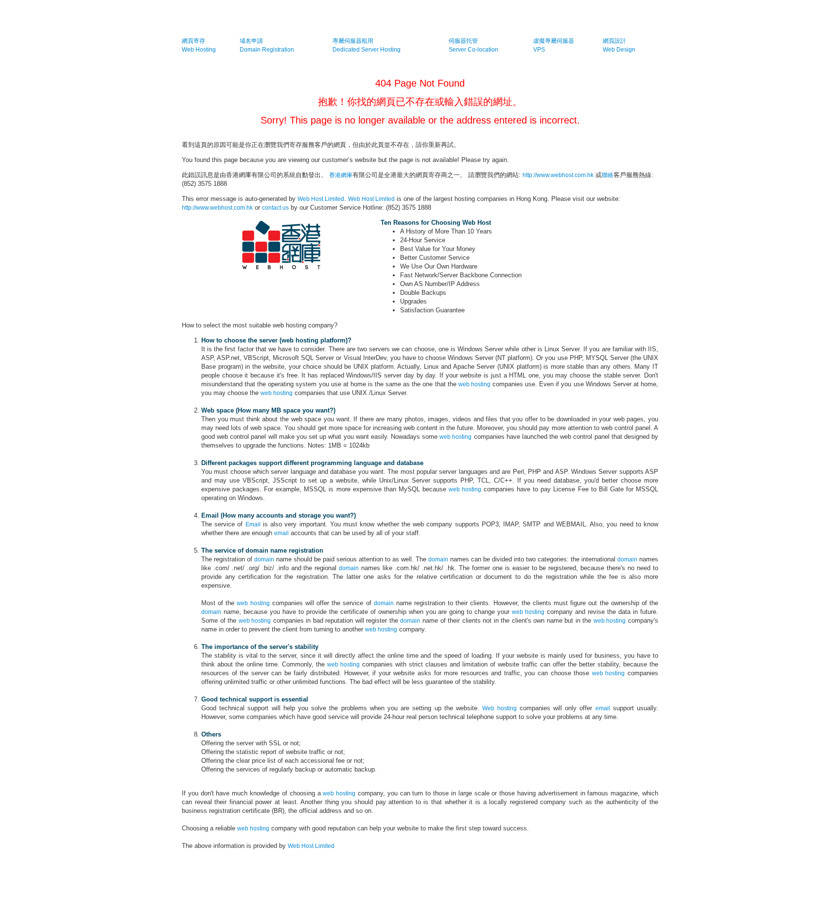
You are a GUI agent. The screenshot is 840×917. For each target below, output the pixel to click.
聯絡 (607, 175)
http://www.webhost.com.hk (558, 175)
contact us (275, 207)
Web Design (619, 49)
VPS (539, 49)
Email (253, 524)
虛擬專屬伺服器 (553, 40)
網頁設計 (614, 40)
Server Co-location (473, 49)
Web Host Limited (321, 199)
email (281, 533)
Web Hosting (199, 49)
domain (264, 559)
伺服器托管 (463, 40)
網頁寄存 (193, 40)
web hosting (474, 384)
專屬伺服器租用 (352, 40)
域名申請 (251, 40)
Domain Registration (267, 49)
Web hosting (499, 708)
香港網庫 (340, 175)
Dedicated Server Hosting (366, 49)
